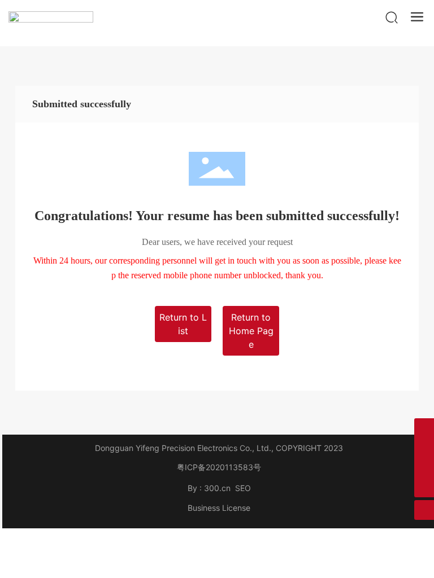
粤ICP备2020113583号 (219, 467)
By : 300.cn (209, 488)
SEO (243, 488)
